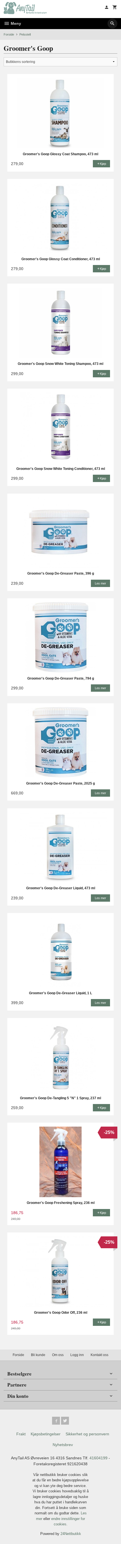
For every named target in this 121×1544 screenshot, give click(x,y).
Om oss (58, 1355)
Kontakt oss (99, 1355)
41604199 (98, 1458)
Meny (15, 23)
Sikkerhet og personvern (87, 1434)
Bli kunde (38, 1355)
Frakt (21, 1434)
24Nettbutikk (70, 1534)
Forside (9, 34)
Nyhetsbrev (63, 1444)
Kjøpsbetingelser (45, 1434)
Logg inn (77, 1355)
